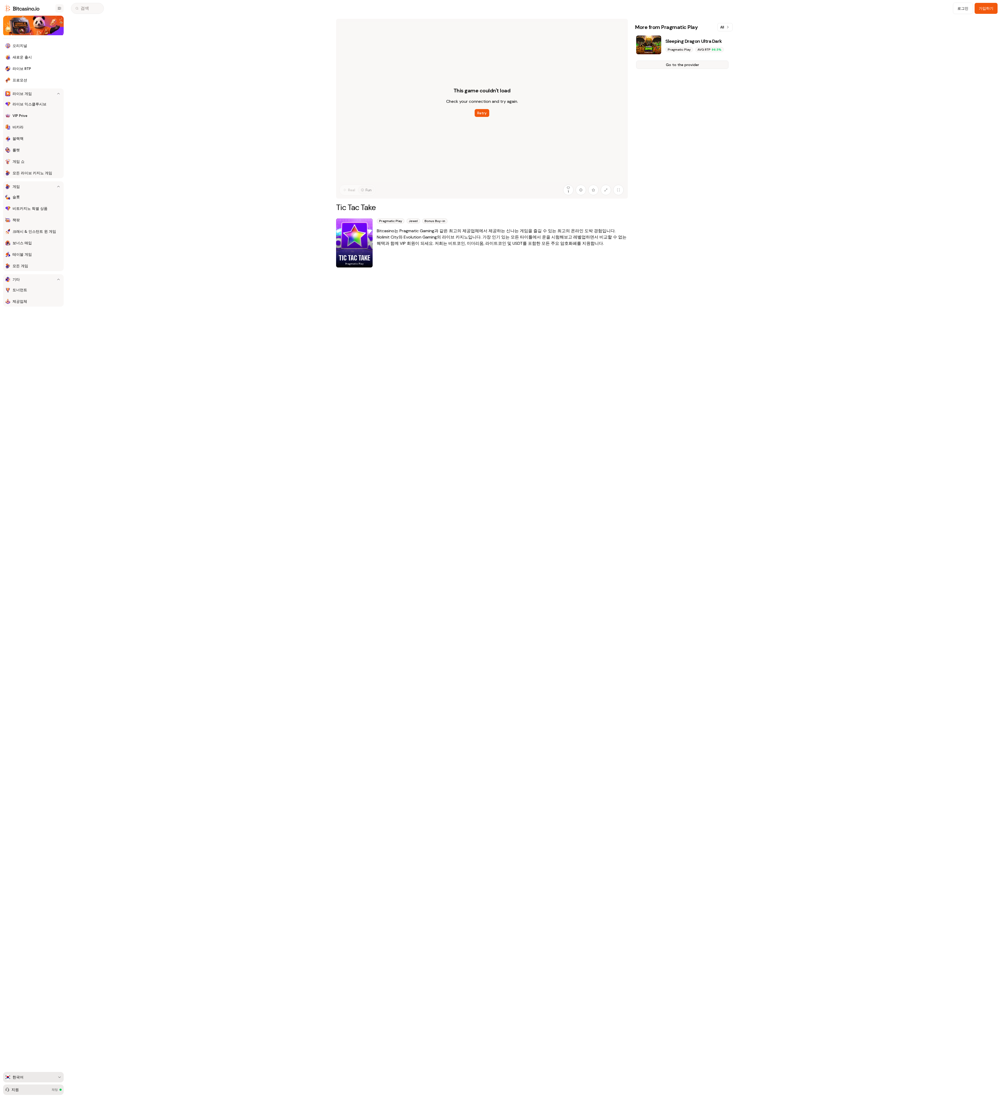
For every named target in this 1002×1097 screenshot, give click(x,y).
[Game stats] (581, 190)
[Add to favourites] (593, 190)
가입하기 (986, 8)
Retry (482, 113)
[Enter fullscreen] (618, 190)
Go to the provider (682, 64)
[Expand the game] (606, 190)
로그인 (962, 8)
